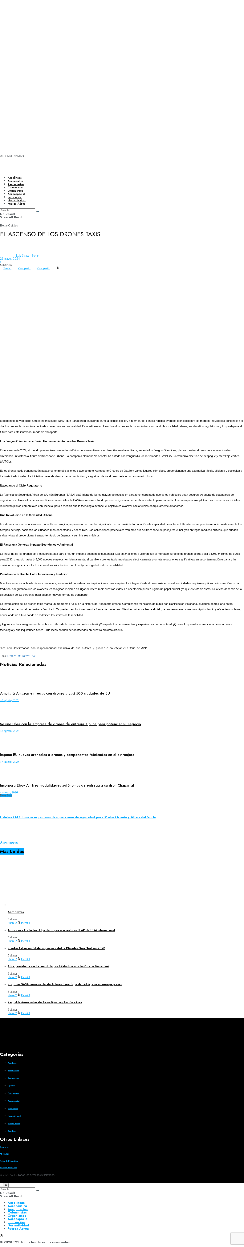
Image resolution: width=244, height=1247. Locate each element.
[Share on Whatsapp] (3, 271)
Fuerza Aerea (14, 1123)
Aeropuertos (16, 184)
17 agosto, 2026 (9, 761)
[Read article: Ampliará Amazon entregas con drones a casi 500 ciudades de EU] (122, 679)
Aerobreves (9, 843)
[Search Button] (37, 1190)
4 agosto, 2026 (9, 792)
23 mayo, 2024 (10, 258)
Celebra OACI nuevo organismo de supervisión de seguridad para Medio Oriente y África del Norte (78, 817)
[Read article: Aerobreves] (126, 882)
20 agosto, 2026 (9, 700)
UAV (32, 655)
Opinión (13, 225)
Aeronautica (13, 1070)
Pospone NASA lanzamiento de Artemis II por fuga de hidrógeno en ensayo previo (65, 984)
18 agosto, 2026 (9, 730)
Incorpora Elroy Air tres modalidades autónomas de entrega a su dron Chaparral (67, 785)
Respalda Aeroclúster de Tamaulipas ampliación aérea (45, 1002)
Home (3, 225)
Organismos (13, 1093)
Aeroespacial (13, 1101)
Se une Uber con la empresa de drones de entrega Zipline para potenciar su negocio (70, 724)
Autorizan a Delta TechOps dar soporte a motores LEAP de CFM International (61, 930)
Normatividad (14, 1116)
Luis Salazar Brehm (27, 255)
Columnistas (17, 1212)
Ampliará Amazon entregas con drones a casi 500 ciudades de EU (55, 693)
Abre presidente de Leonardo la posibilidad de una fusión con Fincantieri (58, 966)
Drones (11, 655)
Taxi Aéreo (22, 655)
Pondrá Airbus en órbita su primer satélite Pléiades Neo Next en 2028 (56, 948)
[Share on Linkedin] (10, 271)
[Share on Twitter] (58, 268)
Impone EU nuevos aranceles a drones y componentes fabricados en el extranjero (67, 754)
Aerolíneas (15, 178)
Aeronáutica (15, 181)
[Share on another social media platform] (3, 274)
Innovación (13, 1108)
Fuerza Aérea (18, 1228)
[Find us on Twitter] (1, 1181)
